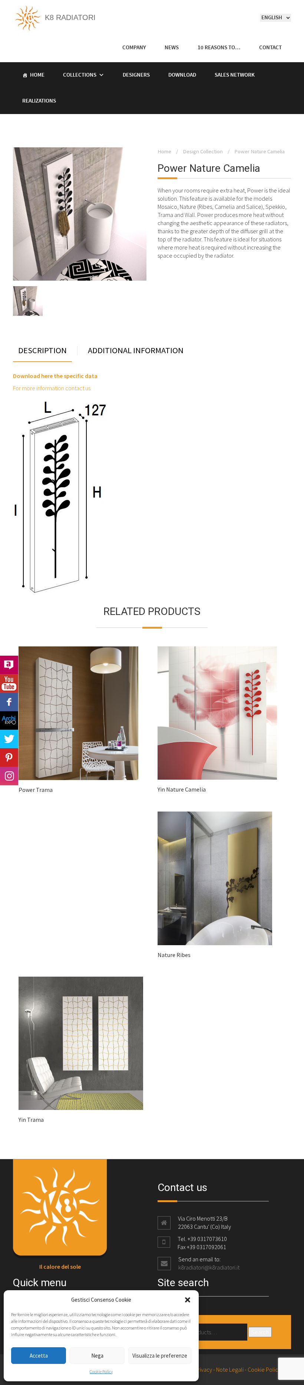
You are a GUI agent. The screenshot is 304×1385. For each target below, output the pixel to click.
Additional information (136, 350)
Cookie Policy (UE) (269, 1369)
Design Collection (203, 151)
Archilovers (9, 665)
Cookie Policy (101, 1371)
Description (42, 350)
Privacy (203, 1369)
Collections (79, 75)
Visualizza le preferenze (159, 1355)
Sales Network (235, 75)
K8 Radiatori (69, 17)
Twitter (9, 739)
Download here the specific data (55, 375)
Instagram (9, 776)
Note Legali (230, 1369)
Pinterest (9, 757)
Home (37, 75)
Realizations (39, 101)
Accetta (39, 1355)
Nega (97, 1355)
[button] (187, 1300)
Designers (136, 75)
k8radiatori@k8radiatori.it (208, 1267)
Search (260, 1332)
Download (182, 75)
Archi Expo (9, 720)
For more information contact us (51, 388)
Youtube (9, 683)
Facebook (9, 702)
